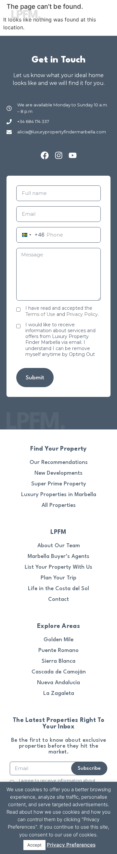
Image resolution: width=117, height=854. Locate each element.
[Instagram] (59, 155)
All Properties (59, 505)
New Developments (58, 473)
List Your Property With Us (58, 567)
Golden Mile (58, 640)
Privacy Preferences (71, 845)
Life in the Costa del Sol (58, 588)
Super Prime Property (58, 484)
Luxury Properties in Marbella (58, 494)
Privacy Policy (82, 314)
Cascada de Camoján (59, 672)
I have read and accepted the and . (62, 311)
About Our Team (58, 546)
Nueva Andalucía (58, 682)
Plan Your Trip (58, 578)
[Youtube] (73, 155)
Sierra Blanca (58, 661)
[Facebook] (45, 155)
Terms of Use (40, 314)
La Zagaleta (58, 693)
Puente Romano (58, 650)
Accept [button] (34, 844)
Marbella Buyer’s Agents (58, 556)
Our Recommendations (59, 462)
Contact (58, 599)
